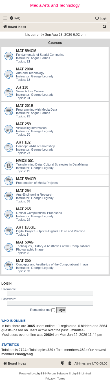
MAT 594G (25, 242)
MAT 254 (23, 191)
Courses (55, 43)
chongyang (24, 354)
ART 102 (23, 142)
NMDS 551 (25, 160)
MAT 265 (23, 209)
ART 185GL (26, 227)
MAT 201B (24, 106)
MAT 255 (23, 260)
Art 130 (22, 87)
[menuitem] (15, 18)
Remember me (40, 309)
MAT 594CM (26, 51)
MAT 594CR (26, 179)
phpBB (40, 373)
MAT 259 (23, 124)
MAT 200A (24, 69)
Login (6, 283)
